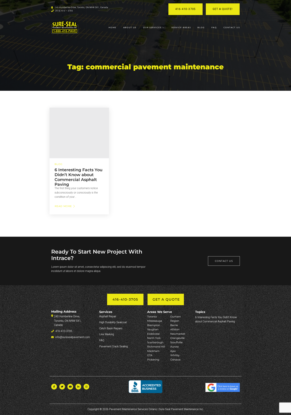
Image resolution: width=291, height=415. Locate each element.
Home (113, 27)
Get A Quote (166, 299)
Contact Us (231, 27)
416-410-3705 (185, 9)
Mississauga (154, 320)
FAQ (214, 27)
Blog (201, 27)
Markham (153, 351)
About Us (129, 27)
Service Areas (181, 27)
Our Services (152, 27)
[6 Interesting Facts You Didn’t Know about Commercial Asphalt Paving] (79, 133)
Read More (64, 206)
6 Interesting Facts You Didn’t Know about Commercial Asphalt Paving (78, 177)
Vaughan (152, 329)
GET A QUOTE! (223, 9)
